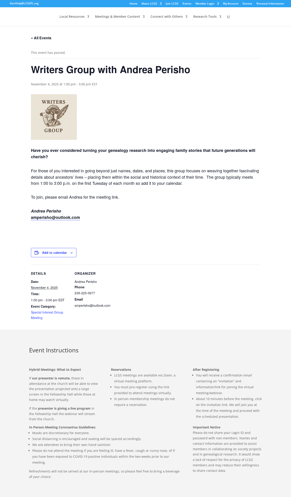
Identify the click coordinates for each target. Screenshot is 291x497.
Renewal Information (270, 3)
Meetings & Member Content (117, 17)
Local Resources (72, 17)
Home (133, 3)
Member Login (205, 3)
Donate (247, 3)
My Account (230, 3)
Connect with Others (167, 17)
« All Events (41, 37)
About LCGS (149, 3)
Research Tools (205, 17)
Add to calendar (54, 252)
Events (187, 3)
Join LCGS (172, 3)
